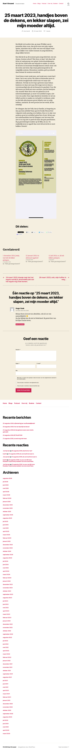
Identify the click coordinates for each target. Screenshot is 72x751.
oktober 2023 (7, 591)
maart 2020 (6, 733)
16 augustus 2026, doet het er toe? (22, 451)
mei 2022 (6, 647)
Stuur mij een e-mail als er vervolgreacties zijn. (28, 382)
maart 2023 (6, 614)
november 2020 (8, 707)
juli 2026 (5, 481)
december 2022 (8, 624)
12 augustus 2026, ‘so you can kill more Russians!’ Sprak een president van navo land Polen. (18, 460)
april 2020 (6, 730)
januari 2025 (7, 541)
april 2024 (6, 571)
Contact (61, 3)
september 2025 (8, 515)
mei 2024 (6, 568)
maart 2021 (6, 694)
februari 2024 (7, 578)
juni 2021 (5, 684)
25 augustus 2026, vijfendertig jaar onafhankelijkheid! (19, 423)
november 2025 (8, 508)
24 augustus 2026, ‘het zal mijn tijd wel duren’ (16, 426)
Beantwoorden (20, 324)
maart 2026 (6, 495)
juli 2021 (5, 680)
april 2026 (6, 491)
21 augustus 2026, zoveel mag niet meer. (15, 438)
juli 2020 (5, 720)
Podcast (44, 3)
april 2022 (6, 650)
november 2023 (8, 587)
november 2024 (8, 548)
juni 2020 (6, 723)
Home (34, 3)
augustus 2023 (7, 597)
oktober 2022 (7, 631)
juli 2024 (5, 561)
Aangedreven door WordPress (26, 747)
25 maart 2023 (38, 31)
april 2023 (6, 611)
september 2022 (8, 634)
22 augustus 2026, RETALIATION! (12, 435)
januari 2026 (7, 501)
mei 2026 (6, 488)
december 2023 (8, 584)
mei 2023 (6, 607)
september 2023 (8, 594)
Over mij (50, 3)
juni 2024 (6, 564)
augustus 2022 (7, 637)
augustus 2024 (7, 558)
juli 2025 (5, 521)
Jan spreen (6, 457)
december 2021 (7, 664)
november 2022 (8, 627)
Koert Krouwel (8, 3)
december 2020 (8, 703)
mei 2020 (6, 727)
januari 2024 (7, 581)
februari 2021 (7, 697)
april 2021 (6, 690)
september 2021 (8, 674)
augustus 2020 (7, 717)
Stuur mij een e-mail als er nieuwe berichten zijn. (28, 385)
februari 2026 (7, 498)
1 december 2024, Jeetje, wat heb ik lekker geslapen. (11, 258)
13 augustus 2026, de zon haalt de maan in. (21, 454)
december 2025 (8, 505)
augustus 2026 (7, 478)
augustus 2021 (7, 677)
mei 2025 (6, 528)
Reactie (18, 349)
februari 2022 (7, 657)
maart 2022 (6, 654)
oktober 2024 (7, 551)
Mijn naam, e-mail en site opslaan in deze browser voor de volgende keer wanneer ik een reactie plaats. (36, 378)
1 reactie (48, 31)
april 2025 (6, 531)
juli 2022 (5, 640)
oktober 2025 (7, 511)
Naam (17, 363)
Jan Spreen (6, 451)
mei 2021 (5, 687)
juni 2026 (6, 485)
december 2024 (8, 544)
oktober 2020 (7, 710)
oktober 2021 (7, 670)
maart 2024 (6, 574)
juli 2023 (5, 601)
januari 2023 (7, 621)
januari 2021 (6, 700)
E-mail (39, 363)
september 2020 (8, 713)
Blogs (39, 3)
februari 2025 (7, 538)
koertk (28, 31)
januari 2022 (6, 660)
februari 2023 (7, 617)
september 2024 (8, 554)
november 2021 (7, 667)
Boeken (55, 3)
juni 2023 (6, 604)
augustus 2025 (7, 518)
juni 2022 (5, 644)
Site (17, 370)
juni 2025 (6, 525)
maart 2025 (6, 534)
